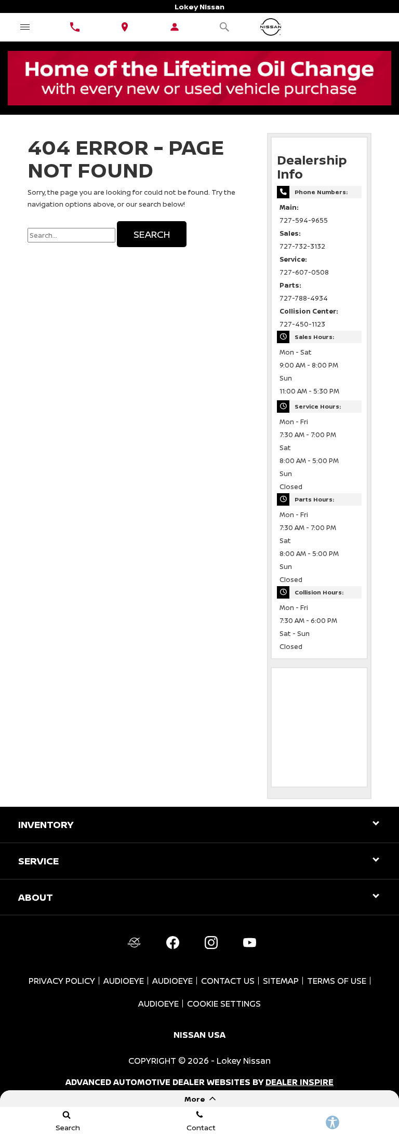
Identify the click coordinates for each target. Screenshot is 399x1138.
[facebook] (172, 942)
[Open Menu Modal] (25, 27)
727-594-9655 (304, 220)
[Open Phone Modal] (75, 27)
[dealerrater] (134, 942)
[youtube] (249, 942)
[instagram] (211, 942)
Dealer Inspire (299, 1082)
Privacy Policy (62, 980)
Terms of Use (336, 980)
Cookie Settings (224, 1003)
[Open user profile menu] (175, 27)
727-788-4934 (304, 298)
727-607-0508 (304, 272)
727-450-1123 (302, 324)
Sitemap (281, 980)
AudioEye (123, 980)
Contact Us (228, 980)
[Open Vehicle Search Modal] (224, 27)
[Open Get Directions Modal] (125, 27)
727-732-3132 (302, 246)
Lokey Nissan (244, 1060)
